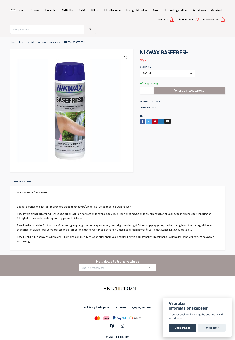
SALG (82, 10)
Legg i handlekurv (191, 90)
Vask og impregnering (49, 42)
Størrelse (145, 66)
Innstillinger (212, 327)
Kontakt (121, 307)
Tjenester (50, 10)
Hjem (22, 10)
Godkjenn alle (182, 327)
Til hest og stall (174, 10)
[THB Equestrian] (13, 9)
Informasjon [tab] (23, 181)
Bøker (155, 10)
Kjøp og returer (141, 307)
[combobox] (167, 73)
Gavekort (216, 10)
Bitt (92, 10)
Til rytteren (111, 10)
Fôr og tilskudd (135, 10)
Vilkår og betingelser (97, 307)
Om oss (35, 10)
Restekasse (199, 10)
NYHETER (67, 10)
